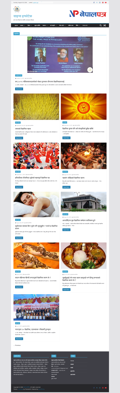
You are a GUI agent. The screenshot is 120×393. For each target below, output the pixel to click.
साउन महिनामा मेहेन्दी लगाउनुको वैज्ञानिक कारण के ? (33, 277)
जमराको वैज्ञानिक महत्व (23, 128)
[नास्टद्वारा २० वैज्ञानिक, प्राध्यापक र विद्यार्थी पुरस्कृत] (36, 307)
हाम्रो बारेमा (73, 374)
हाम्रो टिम (72, 371)
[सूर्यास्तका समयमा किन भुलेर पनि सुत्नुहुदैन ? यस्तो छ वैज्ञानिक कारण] (36, 204)
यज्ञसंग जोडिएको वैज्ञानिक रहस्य (73, 177)
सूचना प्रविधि (37, 25)
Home (72, 360)
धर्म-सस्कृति (52, 25)
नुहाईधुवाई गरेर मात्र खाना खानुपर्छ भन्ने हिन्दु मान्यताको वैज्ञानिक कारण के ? (81, 278)
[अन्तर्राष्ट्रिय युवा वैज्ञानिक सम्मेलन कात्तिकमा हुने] (84, 202)
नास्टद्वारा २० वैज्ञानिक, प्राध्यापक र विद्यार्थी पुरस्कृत (33, 329)
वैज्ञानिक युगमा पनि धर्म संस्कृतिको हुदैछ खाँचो (77, 128)
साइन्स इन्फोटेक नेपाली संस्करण (57, 360)
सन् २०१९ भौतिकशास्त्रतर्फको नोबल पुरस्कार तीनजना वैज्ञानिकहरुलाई (39, 81)
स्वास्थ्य (44, 25)
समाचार (21, 25)
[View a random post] (105, 25)
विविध (77, 25)
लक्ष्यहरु (72, 364)
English (85, 25)
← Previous (17, 345)
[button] (24, 25)
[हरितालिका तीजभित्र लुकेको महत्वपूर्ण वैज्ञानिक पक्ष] (36, 156)
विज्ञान (29, 25)
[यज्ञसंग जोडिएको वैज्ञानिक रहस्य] (84, 156)
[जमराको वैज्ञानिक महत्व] (36, 107)
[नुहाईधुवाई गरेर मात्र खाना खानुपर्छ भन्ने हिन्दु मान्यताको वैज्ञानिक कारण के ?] (84, 255)
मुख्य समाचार (17, 323)
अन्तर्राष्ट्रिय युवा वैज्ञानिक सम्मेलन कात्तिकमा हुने (78, 220)
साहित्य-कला (70, 25)
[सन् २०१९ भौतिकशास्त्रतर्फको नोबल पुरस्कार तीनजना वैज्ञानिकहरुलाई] (60, 55)
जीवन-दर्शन (61, 25)
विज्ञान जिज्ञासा (18, 122)
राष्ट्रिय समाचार (65, 214)
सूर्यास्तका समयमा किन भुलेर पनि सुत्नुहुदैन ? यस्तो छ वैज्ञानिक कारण (36, 227)
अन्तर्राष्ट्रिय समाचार (19, 75)
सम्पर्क (72, 367)
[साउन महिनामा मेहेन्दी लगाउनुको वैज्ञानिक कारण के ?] (36, 255)
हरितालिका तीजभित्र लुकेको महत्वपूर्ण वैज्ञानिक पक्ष (32, 177)
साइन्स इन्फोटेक (22, 16)
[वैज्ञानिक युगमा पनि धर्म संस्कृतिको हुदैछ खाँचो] (84, 107)
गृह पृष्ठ (16, 25)
